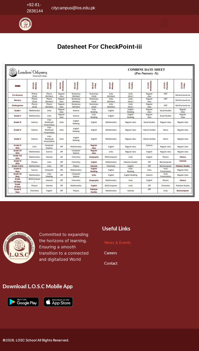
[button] (165, 23)
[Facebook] (171, 8)
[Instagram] (181, 8)
